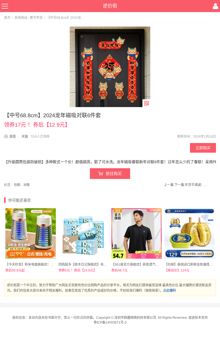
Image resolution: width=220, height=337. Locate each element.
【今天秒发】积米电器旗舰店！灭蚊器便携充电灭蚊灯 (44, 264)
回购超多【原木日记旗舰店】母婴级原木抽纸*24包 (94, 264)
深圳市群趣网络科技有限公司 (135, 318)
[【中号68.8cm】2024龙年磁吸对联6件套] (110, 66)
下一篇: (191, 185)
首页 (7, 18)
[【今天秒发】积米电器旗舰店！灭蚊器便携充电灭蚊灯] (30, 233)
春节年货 (36, 18)
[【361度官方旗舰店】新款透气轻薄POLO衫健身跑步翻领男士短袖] (136, 233)
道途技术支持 (198, 318)
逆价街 (110, 6)
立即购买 (203, 148)
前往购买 (114, 173)
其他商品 (20, 18)
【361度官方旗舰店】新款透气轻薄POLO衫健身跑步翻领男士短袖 (158, 264)
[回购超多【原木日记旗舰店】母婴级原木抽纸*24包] (83, 233)
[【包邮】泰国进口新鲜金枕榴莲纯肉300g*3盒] (189, 233)
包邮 (17, 185)
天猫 (24, 136)
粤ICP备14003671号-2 (110, 322)
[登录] (215, 6)
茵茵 (12, 136)
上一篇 (169, 185)
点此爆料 (169, 290)
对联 (26, 185)
